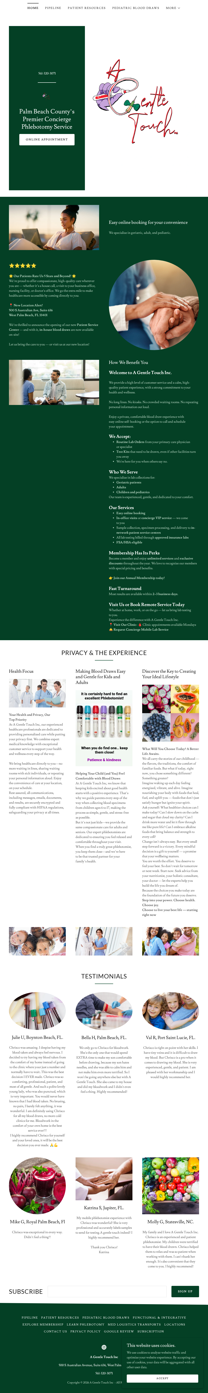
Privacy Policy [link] (85, 1331)
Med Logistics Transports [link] (134, 1325)
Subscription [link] (151, 1331)
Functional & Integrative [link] (159, 1318)
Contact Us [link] (55, 1331)
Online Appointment (47, 139)
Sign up (185, 1291)
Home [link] (33, 8)
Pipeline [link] (53, 8)
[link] (47, 96)
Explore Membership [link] (43, 1325)
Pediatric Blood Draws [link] (135, 8)
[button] (173, 8)
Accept (162, 1378)
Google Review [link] (119, 1331)
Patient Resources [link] (87, 8)
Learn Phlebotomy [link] (86, 1325)
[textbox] (107, 1291)
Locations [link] (174, 1325)
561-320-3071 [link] (47, 73)
